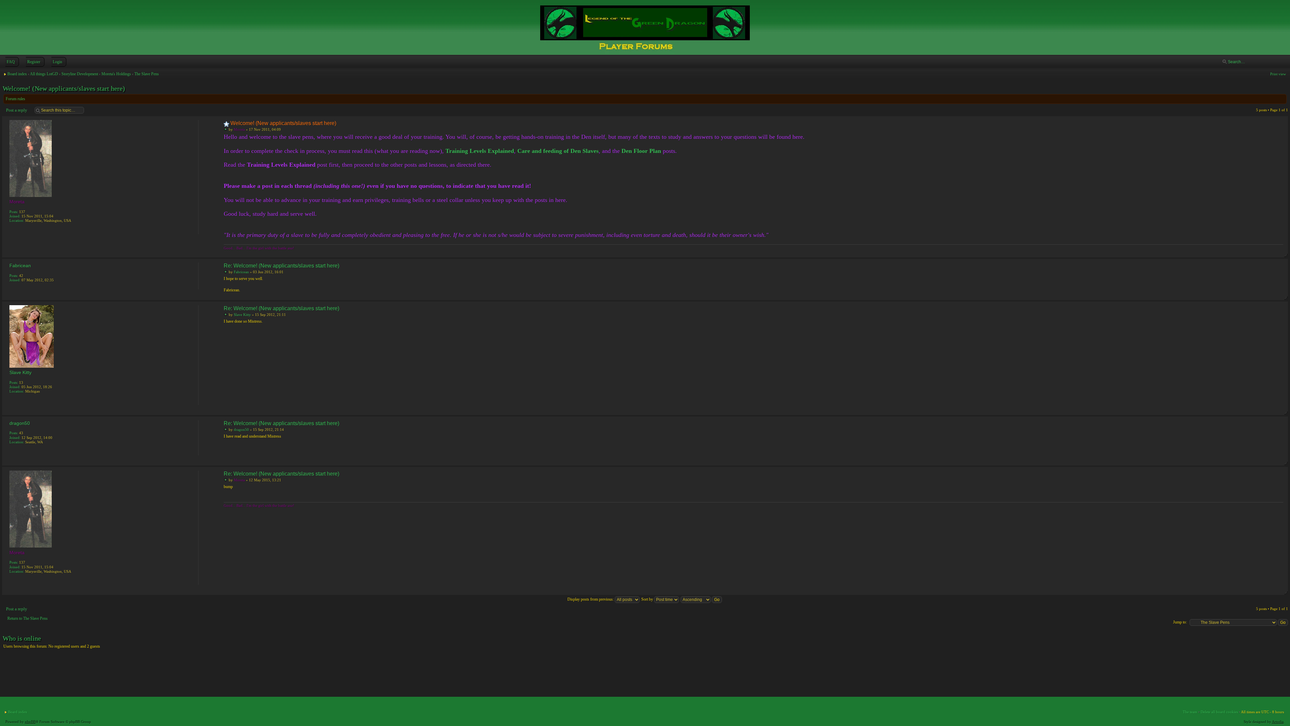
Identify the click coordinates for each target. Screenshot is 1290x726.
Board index (17, 74)
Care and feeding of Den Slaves (558, 151)
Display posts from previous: (591, 599)
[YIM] (12, 400)
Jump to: (1180, 622)
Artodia (1278, 722)
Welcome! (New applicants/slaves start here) (64, 88)
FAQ (11, 61)
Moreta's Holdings (116, 74)
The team (1190, 712)
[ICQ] (20, 230)
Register (33, 61)
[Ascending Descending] (702, 599)
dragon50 (241, 430)
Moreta (239, 129)
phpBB (30, 722)
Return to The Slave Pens (27, 618)
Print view (1278, 74)
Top (1281, 252)
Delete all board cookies (1219, 712)
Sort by (647, 599)
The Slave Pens (146, 74)
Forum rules (15, 98)
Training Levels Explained (479, 151)
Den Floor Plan (641, 151)
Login (57, 61)
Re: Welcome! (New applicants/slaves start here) (281, 266)
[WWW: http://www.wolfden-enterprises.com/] (12, 230)
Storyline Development (79, 74)
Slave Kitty (242, 315)
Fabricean (241, 272)
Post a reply (16, 110)
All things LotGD (44, 74)
